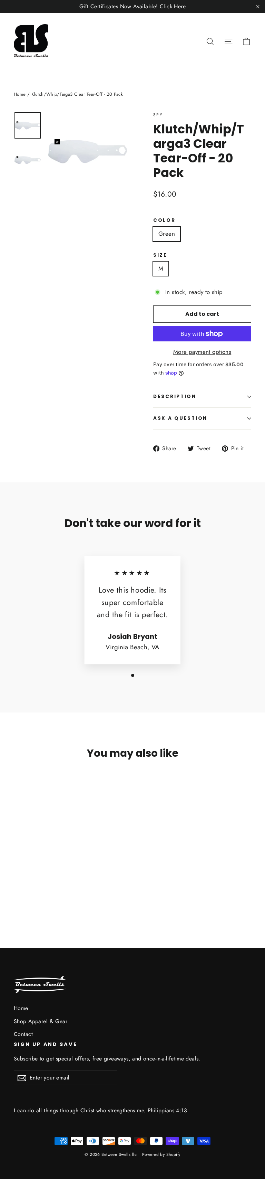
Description (174, 396)
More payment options (202, 352)
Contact (23, 1034)
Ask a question (180, 418)
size (160, 255)
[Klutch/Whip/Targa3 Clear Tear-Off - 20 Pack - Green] (18, 887)
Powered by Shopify (161, 1154)
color (164, 220)
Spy (158, 115)
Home (20, 94)
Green (166, 233)
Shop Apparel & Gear (40, 1021)
